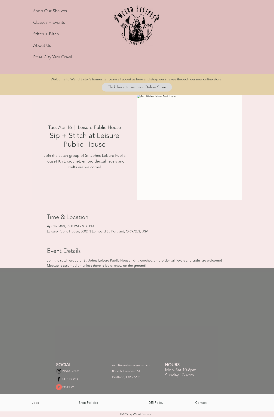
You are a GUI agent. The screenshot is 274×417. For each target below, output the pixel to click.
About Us (42, 45)
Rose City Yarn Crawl (52, 56)
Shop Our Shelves (50, 10)
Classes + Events (49, 22)
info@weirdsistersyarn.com (131, 365)
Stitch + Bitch (46, 33)
